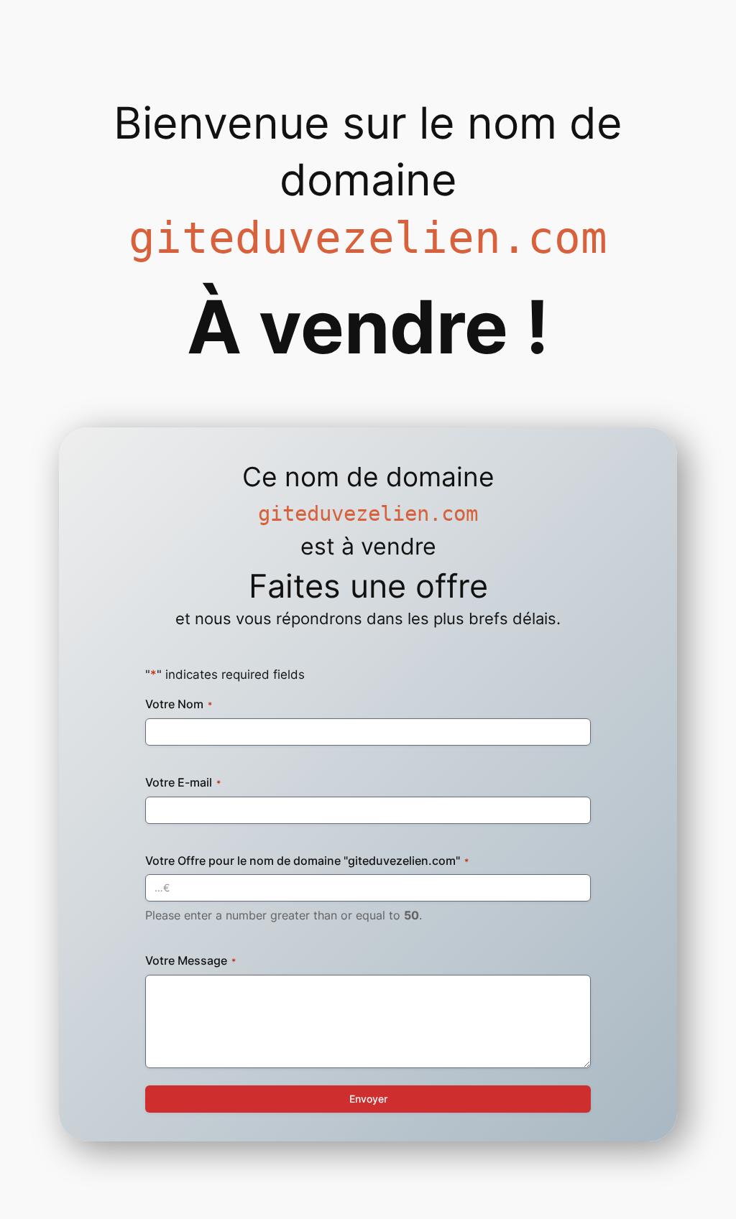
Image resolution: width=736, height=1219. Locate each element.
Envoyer (368, 1099)
